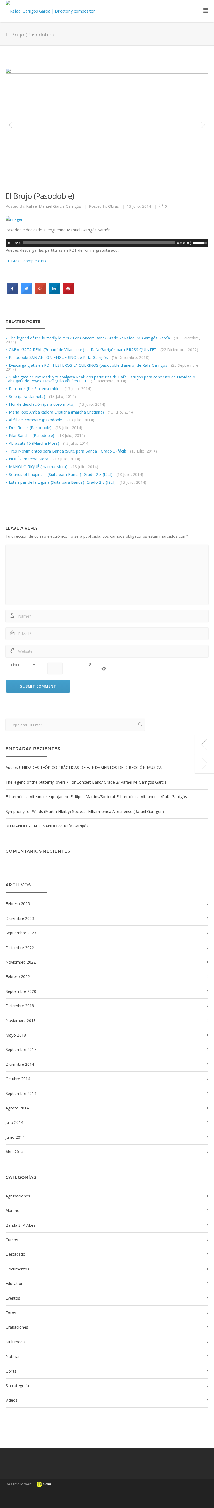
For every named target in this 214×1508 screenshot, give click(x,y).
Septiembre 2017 (21, 1049)
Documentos (17, 1269)
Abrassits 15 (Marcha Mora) (34, 443)
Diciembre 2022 (20, 947)
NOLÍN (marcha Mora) (29, 458)
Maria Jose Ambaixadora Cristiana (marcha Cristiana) (56, 412)
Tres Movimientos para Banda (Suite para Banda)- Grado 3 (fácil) (67, 451)
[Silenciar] (189, 243)
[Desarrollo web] (44, 1488)
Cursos (12, 1239)
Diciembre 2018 (20, 1005)
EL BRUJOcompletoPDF (27, 260)
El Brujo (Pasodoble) (40, 195)
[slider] (200, 242)
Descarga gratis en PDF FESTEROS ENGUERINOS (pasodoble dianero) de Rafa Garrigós (88, 365)
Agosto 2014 (17, 1108)
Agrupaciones (18, 1196)
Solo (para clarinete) (27, 396)
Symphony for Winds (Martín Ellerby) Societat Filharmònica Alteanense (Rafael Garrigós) (85, 811)
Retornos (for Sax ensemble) (35, 388)
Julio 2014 (14, 1122)
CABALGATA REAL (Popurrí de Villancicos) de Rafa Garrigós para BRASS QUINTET (83, 349)
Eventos (13, 1298)
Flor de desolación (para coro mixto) (42, 404)
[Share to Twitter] (26, 292)
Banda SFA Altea (21, 1225)
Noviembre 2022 (21, 962)
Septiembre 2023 (21, 932)
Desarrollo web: (19, 1484)
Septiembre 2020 (21, 991)
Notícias (13, 1356)
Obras (113, 206)
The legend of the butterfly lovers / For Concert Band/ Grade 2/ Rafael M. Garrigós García (89, 338)
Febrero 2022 (18, 976)
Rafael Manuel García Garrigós (53, 206)
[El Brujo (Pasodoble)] (102, 125)
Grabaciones (17, 1327)
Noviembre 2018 (21, 1020)
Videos (12, 1400)
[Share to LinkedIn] (54, 292)
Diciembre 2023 (20, 918)
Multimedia (16, 1342)
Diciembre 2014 (20, 1064)
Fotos (11, 1312)
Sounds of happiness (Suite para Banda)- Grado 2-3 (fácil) (61, 474)
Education (14, 1283)
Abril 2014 (14, 1151)
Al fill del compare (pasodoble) (36, 419)
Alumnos (13, 1210)
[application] (107, 243)
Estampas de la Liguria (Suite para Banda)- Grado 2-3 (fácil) (62, 482)
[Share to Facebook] (12, 292)
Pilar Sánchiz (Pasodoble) (31, 435)
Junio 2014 (15, 1137)
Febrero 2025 (18, 903)
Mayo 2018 (16, 1035)
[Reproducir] (9, 243)
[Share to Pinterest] (68, 292)
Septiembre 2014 (21, 1093)
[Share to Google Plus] (40, 292)
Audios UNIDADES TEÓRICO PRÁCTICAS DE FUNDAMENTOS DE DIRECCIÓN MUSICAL (85, 767)
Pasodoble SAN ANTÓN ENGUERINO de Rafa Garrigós (58, 357)
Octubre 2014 (18, 1078)
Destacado (15, 1254)
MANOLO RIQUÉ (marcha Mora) (38, 466)
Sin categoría (17, 1385)
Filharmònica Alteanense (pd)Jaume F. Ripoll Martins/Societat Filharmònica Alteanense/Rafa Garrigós (96, 796)
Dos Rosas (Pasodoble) (30, 427)
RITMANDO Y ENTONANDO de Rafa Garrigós (47, 825)
